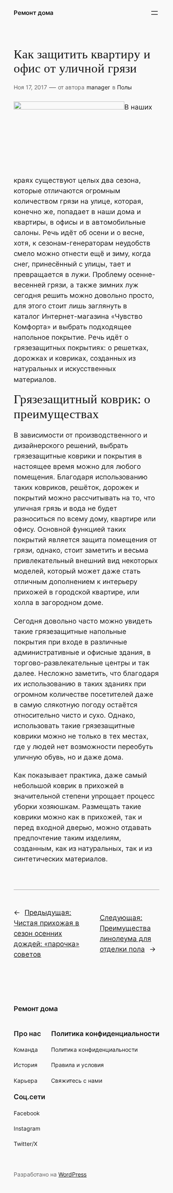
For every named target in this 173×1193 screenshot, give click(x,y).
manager (98, 87)
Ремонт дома (34, 13)
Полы (124, 87)
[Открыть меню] (154, 13)
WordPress (72, 1174)
